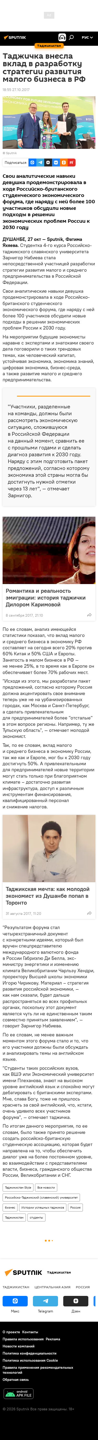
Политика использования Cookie (30, 1360)
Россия (75, 1207)
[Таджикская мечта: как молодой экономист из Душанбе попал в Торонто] (49, 848)
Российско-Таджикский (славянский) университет (41, 1197)
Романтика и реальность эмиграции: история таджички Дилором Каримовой (46, 597)
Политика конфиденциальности (29, 1353)
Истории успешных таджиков (42, 1207)
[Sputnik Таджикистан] (16, 39)
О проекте (11, 1332)
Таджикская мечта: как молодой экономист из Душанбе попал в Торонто (48, 895)
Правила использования (23, 1339)
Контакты (30, 1332)
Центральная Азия (52, 1287)
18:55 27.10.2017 (16, 89)
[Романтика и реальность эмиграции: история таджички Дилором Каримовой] (49, 550)
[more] (89, 615)
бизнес (10, 1207)
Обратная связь (16, 1379)
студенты (36, 1217)
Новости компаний (18, 1346)
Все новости (46, 1187)
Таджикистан (14, 1217)
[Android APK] (18, 1394)
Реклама (53, 1339)
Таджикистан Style (18, 1187)
